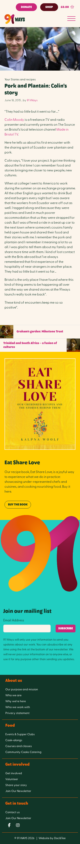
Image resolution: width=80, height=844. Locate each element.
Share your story (16, 785)
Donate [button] (26, 7)
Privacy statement (17, 713)
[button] (67, 7)
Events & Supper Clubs (20, 734)
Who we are (13, 695)
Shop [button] (49, 7)
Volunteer (11, 779)
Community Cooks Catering (23, 752)
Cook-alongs (13, 740)
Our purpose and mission (21, 689)
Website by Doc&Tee (52, 838)
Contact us (12, 812)
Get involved (13, 773)
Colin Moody (14, 120)
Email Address (13, 620)
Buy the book (17, 504)
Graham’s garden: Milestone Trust (40, 331)
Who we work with (17, 707)
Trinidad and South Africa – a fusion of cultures (30, 345)
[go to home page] (15, 19)
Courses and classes (18, 746)
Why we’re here (15, 701)
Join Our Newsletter (18, 791)
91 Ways (32, 100)
